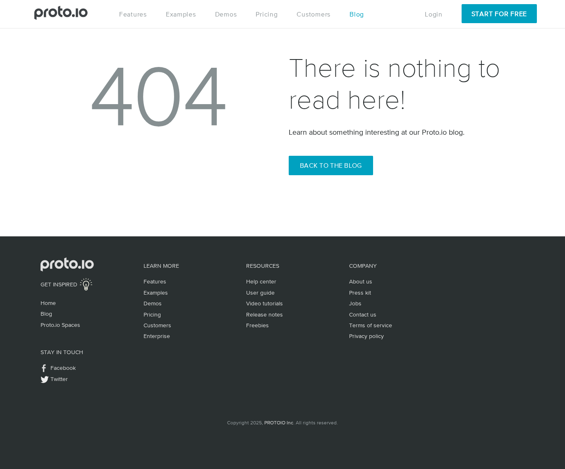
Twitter (59, 379)
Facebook (63, 367)
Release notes (264, 314)
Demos (226, 14)
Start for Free (499, 13)
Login (434, 14)
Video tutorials (264, 303)
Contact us (362, 314)
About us (360, 281)
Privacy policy (366, 336)
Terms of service (370, 325)
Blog (357, 14)
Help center (261, 281)
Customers (313, 14)
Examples (181, 14)
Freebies (257, 325)
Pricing (267, 14)
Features (133, 14)
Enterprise (157, 336)
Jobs (355, 303)
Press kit (360, 292)
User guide (260, 292)
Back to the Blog (331, 165)
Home (48, 303)
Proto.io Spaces (60, 324)
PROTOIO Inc (278, 423)
